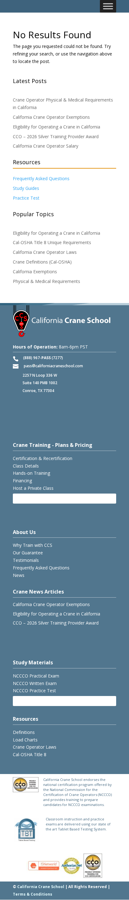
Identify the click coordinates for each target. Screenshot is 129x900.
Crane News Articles (38, 591)
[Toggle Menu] (108, 6)
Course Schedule (34, 498)
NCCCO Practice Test (34, 690)
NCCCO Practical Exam (36, 676)
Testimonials (26, 560)
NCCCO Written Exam (35, 683)
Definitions (24, 732)
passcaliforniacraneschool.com (53, 366)
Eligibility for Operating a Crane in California (56, 127)
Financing (22, 481)
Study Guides (26, 188)
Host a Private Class (33, 488)
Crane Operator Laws (34, 747)
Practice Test (26, 198)
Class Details (26, 466)
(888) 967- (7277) (43, 357)
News (18, 575)
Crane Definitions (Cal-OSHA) (42, 262)
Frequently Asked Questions (41, 178)
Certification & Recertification (42, 458)
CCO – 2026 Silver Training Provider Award (56, 136)
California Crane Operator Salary (45, 146)
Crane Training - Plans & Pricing (52, 445)
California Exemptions (35, 272)
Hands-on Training (31, 473)
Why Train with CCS (32, 545)
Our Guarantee (28, 553)
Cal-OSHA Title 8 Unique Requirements (52, 242)
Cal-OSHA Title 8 (29, 754)
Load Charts (25, 740)
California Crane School (40, 886)
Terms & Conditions (32, 894)
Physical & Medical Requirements (46, 281)
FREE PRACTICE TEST (38, 701)
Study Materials (33, 662)
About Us (24, 532)
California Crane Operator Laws (45, 252)
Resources (25, 718)
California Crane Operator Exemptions (51, 117)
